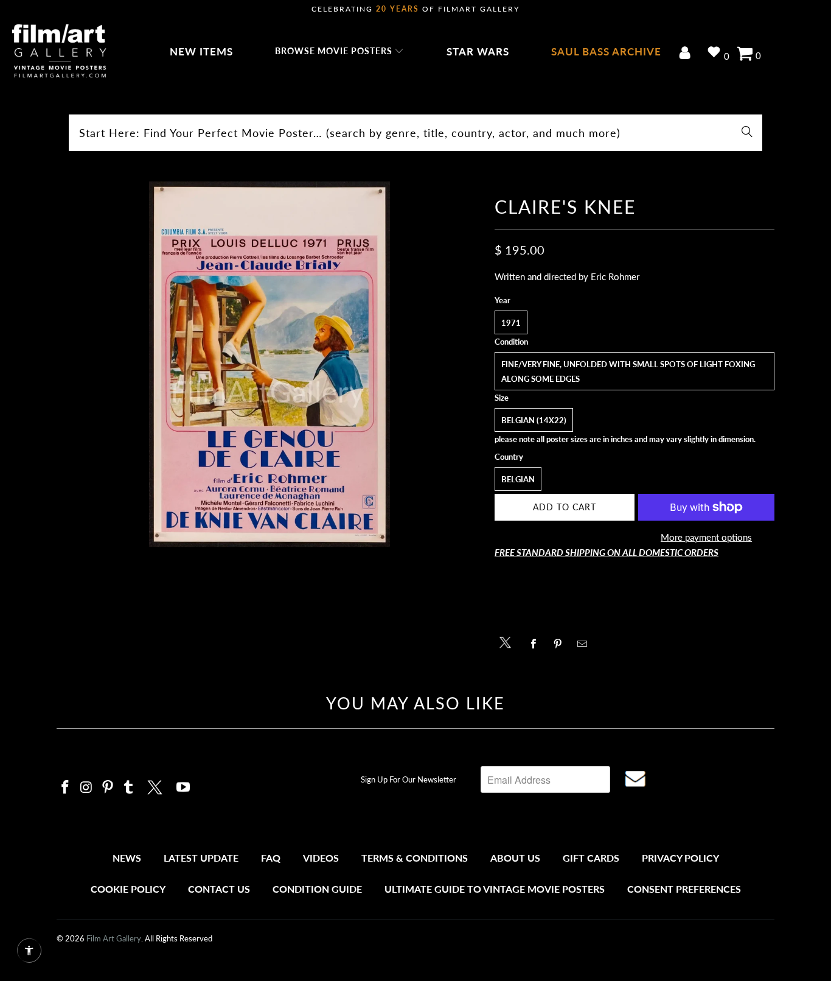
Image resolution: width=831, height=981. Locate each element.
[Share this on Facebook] (536, 643)
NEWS (127, 857)
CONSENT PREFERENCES (684, 889)
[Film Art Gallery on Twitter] (156, 785)
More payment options (706, 537)
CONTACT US (219, 889)
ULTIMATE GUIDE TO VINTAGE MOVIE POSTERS (494, 889)
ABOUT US (515, 857)
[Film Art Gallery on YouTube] (184, 787)
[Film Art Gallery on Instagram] (87, 787)
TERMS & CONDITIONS (414, 857)
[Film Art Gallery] (59, 51)
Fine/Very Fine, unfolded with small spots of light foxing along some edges (628, 371)
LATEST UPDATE (201, 857)
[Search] (747, 132)
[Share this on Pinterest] (561, 643)
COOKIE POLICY (128, 889)
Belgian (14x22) (533, 420)
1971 (511, 323)
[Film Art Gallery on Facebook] (66, 787)
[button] (340, 52)
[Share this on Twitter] (508, 641)
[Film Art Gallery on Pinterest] (108, 787)
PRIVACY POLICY (680, 857)
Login (687, 54)
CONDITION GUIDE (317, 889)
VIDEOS (321, 857)
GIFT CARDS (591, 857)
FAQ (270, 857)
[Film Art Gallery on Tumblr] (129, 787)
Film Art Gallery (113, 938)
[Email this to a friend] (585, 643)
